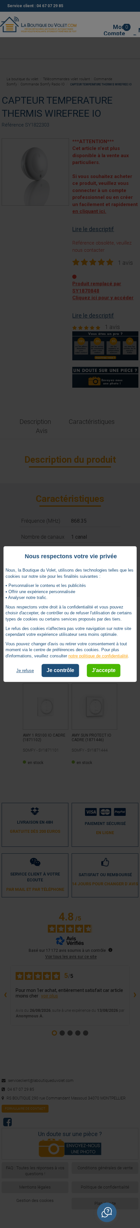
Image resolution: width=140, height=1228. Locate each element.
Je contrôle (60, 670)
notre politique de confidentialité (98, 655)
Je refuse (25, 670)
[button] (107, 1212)
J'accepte (104, 670)
